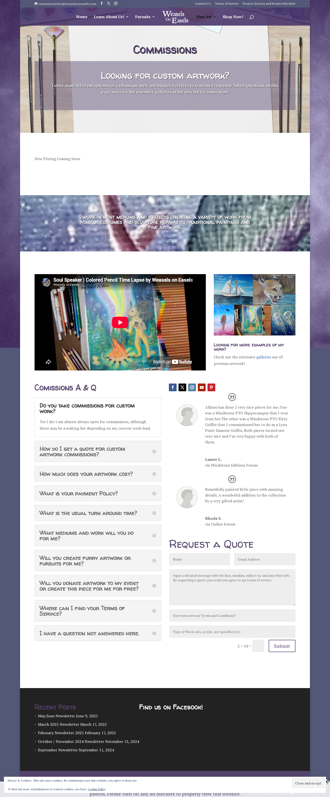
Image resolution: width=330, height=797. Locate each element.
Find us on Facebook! (171, 707)
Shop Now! (233, 17)
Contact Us (203, 3)
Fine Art (204, 17)
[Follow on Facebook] (173, 387)
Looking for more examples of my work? (249, 347)
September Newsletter (58, 750)
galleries (263, 357)
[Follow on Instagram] (192, 387)
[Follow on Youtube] (202, 387)
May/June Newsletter (56, 716)
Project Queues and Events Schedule (269, 3)
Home (81, 17)
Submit (282, 646)
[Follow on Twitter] (182, 387)
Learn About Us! (109, 17)
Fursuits (143, 17)
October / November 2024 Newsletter (71, 741)
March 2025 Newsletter (58, 724)
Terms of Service (226, 3)
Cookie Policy (97, 789)
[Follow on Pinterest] (211, 387)
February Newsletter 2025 (61, 732)
